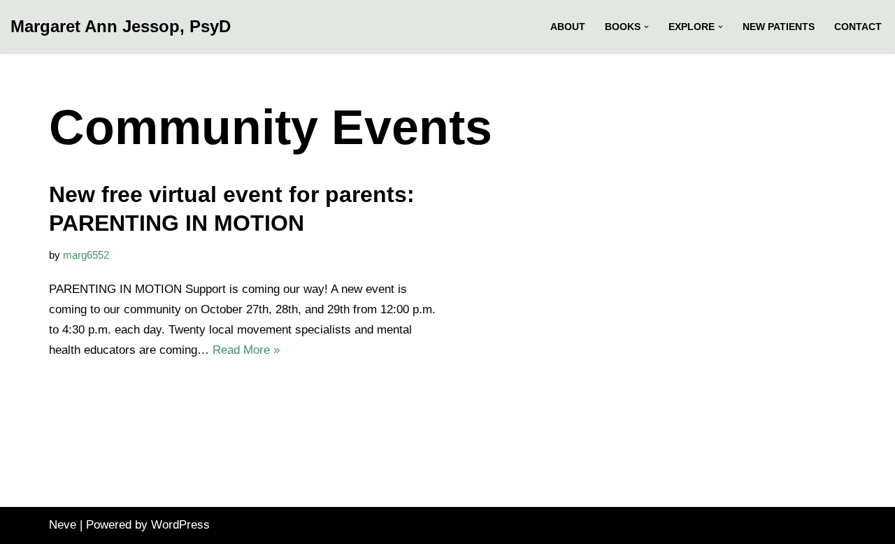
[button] (646, 26)
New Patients (779, 27)
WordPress (180, 524)
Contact (858, 27)
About (567, 27)
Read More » (246, 350)
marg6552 (86, 255)
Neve (62, 524)
